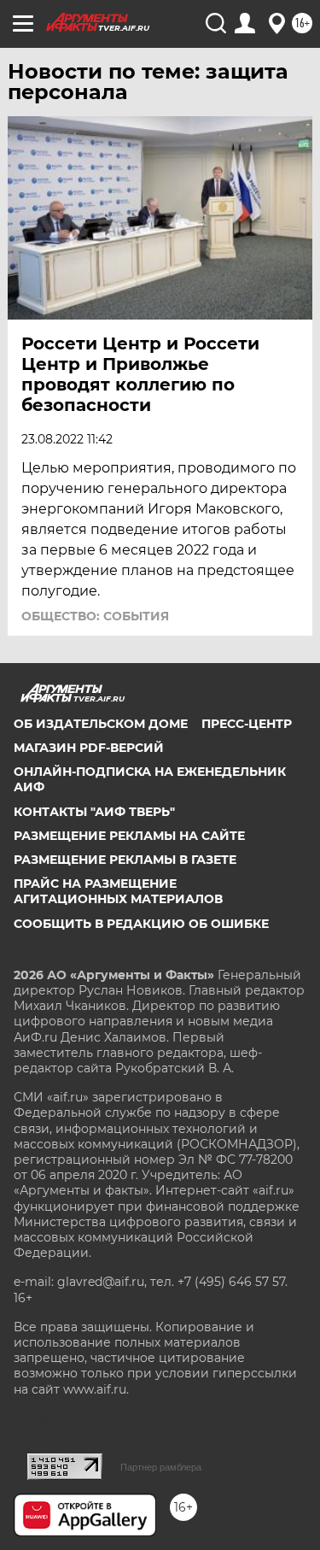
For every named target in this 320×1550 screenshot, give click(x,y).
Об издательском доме (101, 723)
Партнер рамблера (160, 1467)
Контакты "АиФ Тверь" (94, 811)
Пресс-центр (246, 723)
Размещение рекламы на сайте (129, 835)
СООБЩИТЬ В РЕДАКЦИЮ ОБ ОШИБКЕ (141, 923)
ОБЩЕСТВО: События (95, 616)
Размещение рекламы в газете (125, 859)
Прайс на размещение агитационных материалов (118, 891)
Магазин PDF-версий (89, 747)
